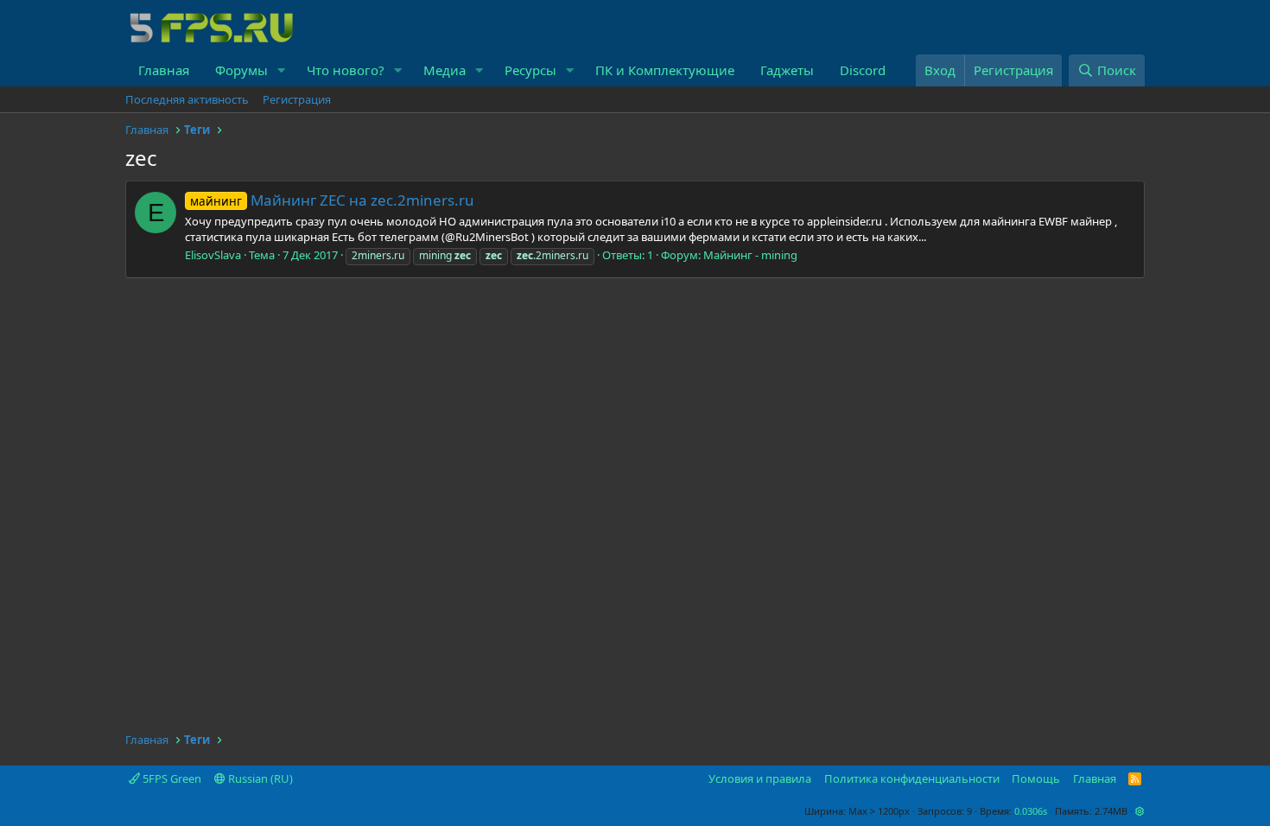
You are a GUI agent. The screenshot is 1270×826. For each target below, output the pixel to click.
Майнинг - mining (750, 255)
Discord (863, 70)
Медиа (444, 70)
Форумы (241, 70)
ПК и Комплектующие (664, 70)
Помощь (1036, 778)
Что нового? (345, 70)
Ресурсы (530, 70)
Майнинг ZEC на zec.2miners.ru (332, 200)
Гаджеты (787, 70)
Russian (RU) (259, 778)
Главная (163, 70)
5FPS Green (170, 778)
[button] (282, 70)
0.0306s (1030, 810)
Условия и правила (759, 778)
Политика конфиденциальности (912, 778)
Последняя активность (187, 99)
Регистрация (297, 99)
